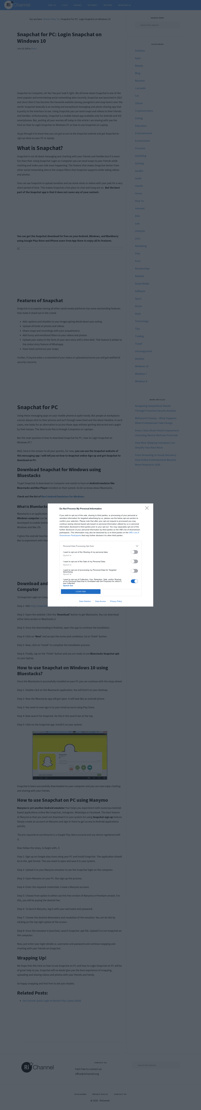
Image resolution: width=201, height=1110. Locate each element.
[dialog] (100, 555)
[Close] (147, 508)
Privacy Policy (116, 601)
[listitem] (100, 546)
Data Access (100, 601)
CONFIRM (81, 592)
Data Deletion (85, 601)
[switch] (134, 552)
